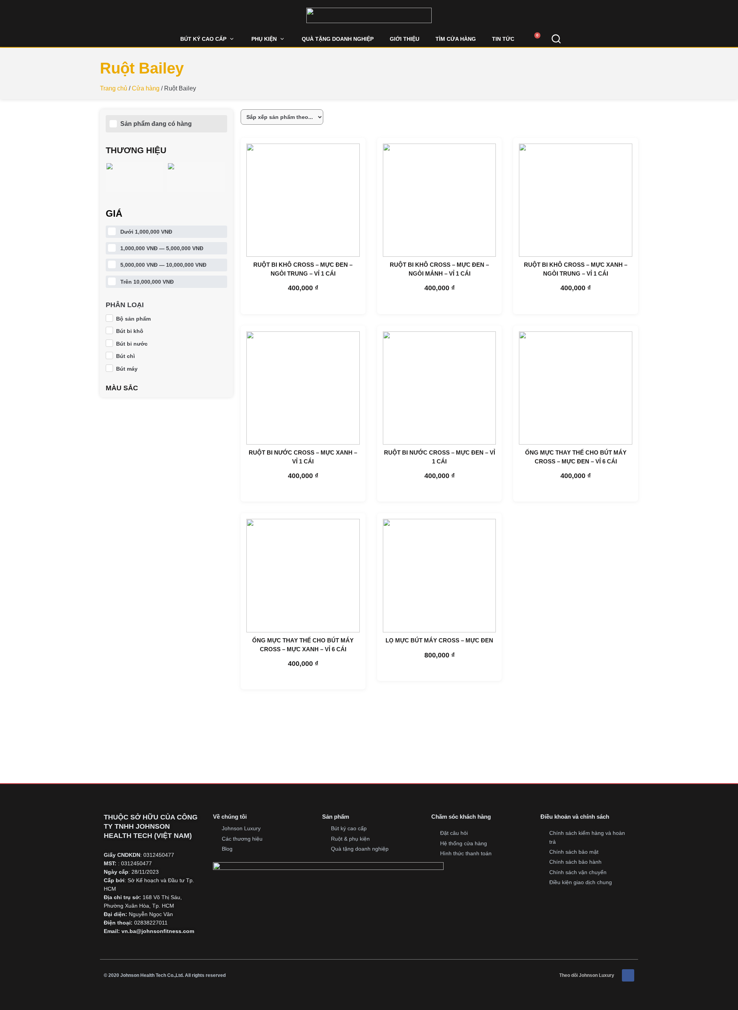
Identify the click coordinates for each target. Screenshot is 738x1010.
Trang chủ (113, 88)
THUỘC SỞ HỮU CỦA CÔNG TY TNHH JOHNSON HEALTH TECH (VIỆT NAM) (151, 826)
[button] (207, 39)
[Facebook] (628, 975)
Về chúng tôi (230, 816)
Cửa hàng (146, 88)
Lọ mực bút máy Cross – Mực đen (439, 640)
